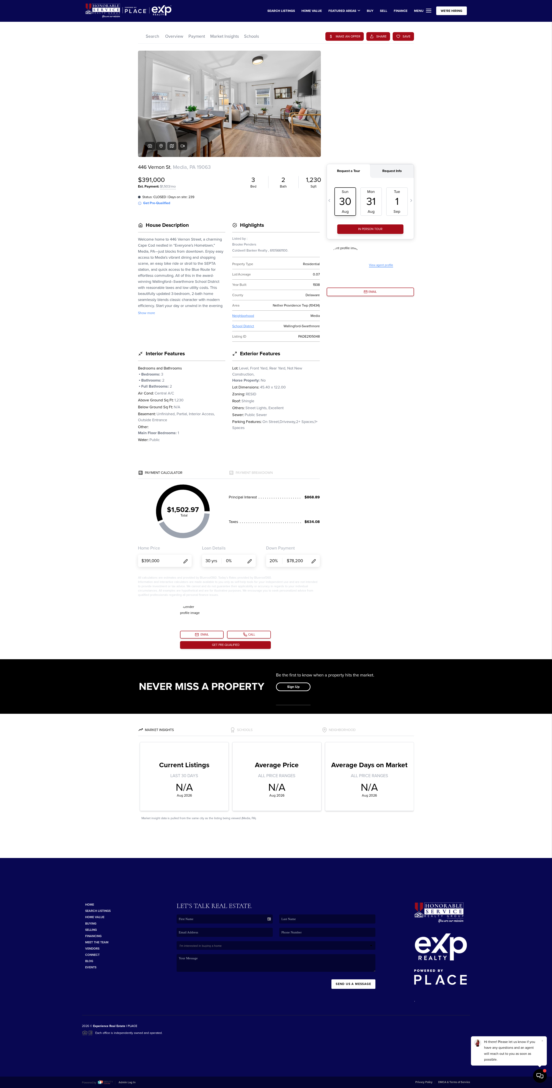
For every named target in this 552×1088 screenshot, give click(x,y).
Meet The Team (96, 942)
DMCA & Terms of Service (454, 1082)
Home (89, 904)
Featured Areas (342, 11)
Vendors (92, 948)
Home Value (311, 11)
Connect (92, 955)
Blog (89, 961)
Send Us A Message (353, 984)
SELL (383, 11)
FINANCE (401, 11)
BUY (370, 11)
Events (90, 967)
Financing (93, 936)
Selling (91, 930)
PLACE (132, 1026)
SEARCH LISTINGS (281, 11)
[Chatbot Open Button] (540, 1076)
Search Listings (98, 911)
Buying (90, 923)
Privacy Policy (424, 1082)
